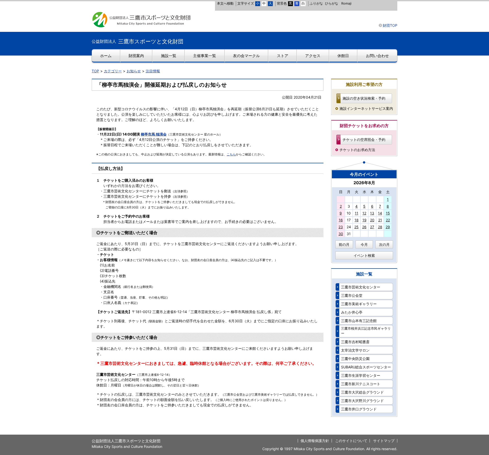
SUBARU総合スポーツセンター (366, 367)
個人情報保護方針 (315, 440)
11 (356, 213)
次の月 (384, 244)
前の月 (344, 244)
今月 (364, 244)
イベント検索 (364, 255)
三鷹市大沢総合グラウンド (362, 392)
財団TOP (390, 25)
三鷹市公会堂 (351, 295)
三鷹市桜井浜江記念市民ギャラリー (366, 331)
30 (340, 234)
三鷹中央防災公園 (355, 358)
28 (380, 227)
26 (364, 227)
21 (380, 220)
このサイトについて (351, 440)
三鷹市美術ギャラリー (359, 304)
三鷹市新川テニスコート (360, 384)
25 (356, 227)
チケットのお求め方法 (357, 150)
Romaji (346, 3)
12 (364, 213)
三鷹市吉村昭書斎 (355, 342)
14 (380, 213)
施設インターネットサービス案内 (366, 108)
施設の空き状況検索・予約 (364, 98)
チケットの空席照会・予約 (364, 139)
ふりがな (316, 3)
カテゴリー (113, 71)
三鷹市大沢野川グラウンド (362, 400)
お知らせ (134, 71)
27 (372, 227)
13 (372, 213)
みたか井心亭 (351, 312)
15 (388, 213)
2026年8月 (364, 182)
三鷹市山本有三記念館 (359, 320)
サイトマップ (384, 440)
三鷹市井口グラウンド (359, 409)
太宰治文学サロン (355, 350)
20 (372, 220)
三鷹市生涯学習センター (360, 375)
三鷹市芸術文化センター (360, 287)
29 (388, 227)
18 (357, 220)
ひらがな (331, 3)
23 (340, 227)
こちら (231, 154)
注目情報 (153, 71)
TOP (95, 71)
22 (388, 220)
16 (341, 220)
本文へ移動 (225, 3)
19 (364, 220)
